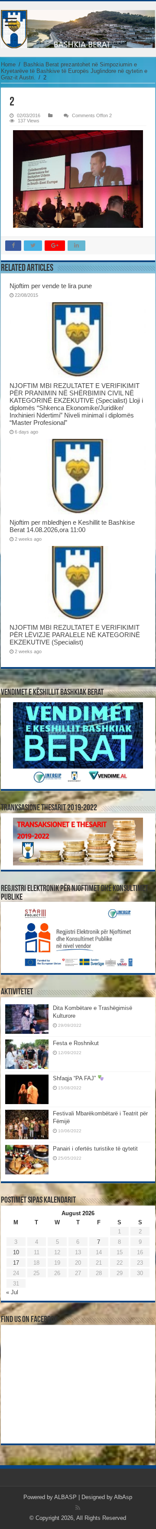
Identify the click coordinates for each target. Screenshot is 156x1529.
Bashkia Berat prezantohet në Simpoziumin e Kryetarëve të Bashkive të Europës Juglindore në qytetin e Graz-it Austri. (74, 71)
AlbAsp (123, 1497)
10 (16, 1252)
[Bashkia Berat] (78, 29)
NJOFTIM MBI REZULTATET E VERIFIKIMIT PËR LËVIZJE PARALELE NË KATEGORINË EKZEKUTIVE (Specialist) (75, 635)
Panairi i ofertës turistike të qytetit (95, 1148)
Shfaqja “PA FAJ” (75, 1078)
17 (16, 1262)
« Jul (12, 1292)
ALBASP (65, 1497)
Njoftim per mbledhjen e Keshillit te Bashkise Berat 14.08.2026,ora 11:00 (72, 526)
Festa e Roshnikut (76, 1043)
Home (8, 64)
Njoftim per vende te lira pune (51, 285)
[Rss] (78, 1508)
